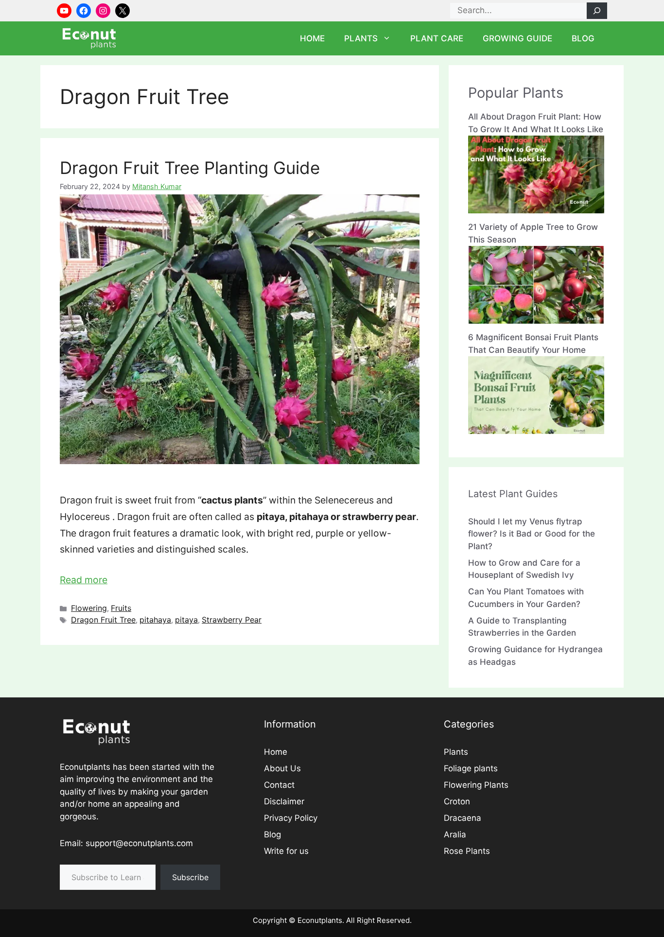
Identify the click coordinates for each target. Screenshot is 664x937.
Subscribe (190, 877)
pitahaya (155, 620)
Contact (279, 785)
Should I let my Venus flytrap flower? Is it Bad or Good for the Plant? (531, 534)
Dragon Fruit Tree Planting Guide (190, 167)
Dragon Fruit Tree (103, 620)
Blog (583, 38)
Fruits (121, 608)
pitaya (186, 620)
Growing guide (517, 38)
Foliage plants (471, 768)
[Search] (597, 10)
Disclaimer (284, 801)
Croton (457, 801)
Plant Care (436, 38)
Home (312, 38)
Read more (83, 580)
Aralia (455, 834)
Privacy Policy (290, 818)
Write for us (286, 851)
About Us (282, 768)
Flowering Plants (476, 785)
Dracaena (462, 818)
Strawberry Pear (232, 620)
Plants (361, 38)
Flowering (89, 608)
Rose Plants (467, 851)
